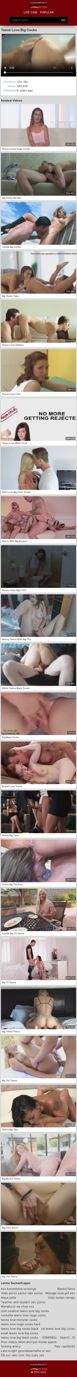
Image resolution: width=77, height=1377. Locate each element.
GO (63, 20)
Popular (47, 12)
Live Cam (30, 12)
